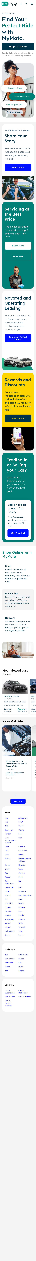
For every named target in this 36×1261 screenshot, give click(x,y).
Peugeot (21, 907)
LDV (20, 887)
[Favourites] (21, 4)
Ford (20, 834)
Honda (7, 865)
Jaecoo (21, 873)
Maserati (22, 891)
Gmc (7, 851)
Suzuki (7, 923)
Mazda (7, 895)
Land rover (9, 887)
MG (6, 899)
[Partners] (26, 4)
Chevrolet (9, 830)
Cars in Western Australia (8, 1003)
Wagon (21, 971)
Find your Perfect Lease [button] (18, 338)
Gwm (7, 855)
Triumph (21, 927)
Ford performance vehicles (10, 840)
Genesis (21, 847)
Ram (20, 911)
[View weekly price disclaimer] (26, 711)
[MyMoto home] (9, 4)
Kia (19, 881)
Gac (20, 838)
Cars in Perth (10, 997)
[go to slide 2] (13, 692)
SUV (20, 963)
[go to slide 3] (15, 692)
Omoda (8, 907)
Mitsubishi (9, 903)
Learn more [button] (18, 168)
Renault (8, 915)
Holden (7, 858)
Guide (11, 778)
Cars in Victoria (24, 997)
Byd (6, 826)
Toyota (7, 927)
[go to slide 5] (18, 692)
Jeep (20, 877)
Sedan (7, 967)
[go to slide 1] (11, 692)
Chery (20, 826)
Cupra (21, 830)
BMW (20, 822)
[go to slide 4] (20, 795)
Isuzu (20, 869)
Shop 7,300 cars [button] (18, 46)
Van (6, 971)
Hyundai (21, 865)
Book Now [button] (18, 256)
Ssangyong (9, 919)
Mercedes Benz (24, 895)
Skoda (21, 915)
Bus (6, 955)
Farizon (8, 834)
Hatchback (9, 963)
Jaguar (8, 877)
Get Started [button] (18, 533)
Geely (7, 847)
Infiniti (7, 869)
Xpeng (7, 935)
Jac (6, 873)
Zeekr (20, 935)
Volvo (20, 931)
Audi (6, 822)
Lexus (7, 891)
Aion (6, 818)
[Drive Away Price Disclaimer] (11, 711)
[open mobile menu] (31, 4)
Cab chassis (23, 955)
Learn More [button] (18, 246)
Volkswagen (9, 931)
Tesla (20, 923)
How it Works (16, 112)
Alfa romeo (23, 818)
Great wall (22, 851)
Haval (20, 855)
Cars (7, 778)
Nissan (21, 903)
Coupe (21, 959)
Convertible (9, 959)
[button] (15, 696)
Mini (20, 899)
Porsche (8, 911)
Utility (20, 967)
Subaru (21, 919)
